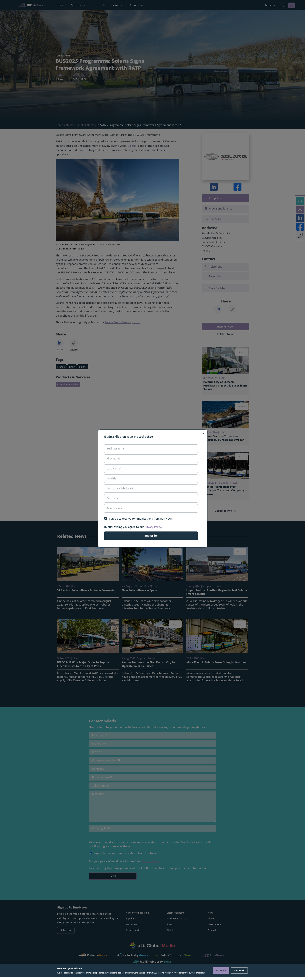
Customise (239, 970)
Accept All (221, 970)
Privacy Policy (152, 526)
